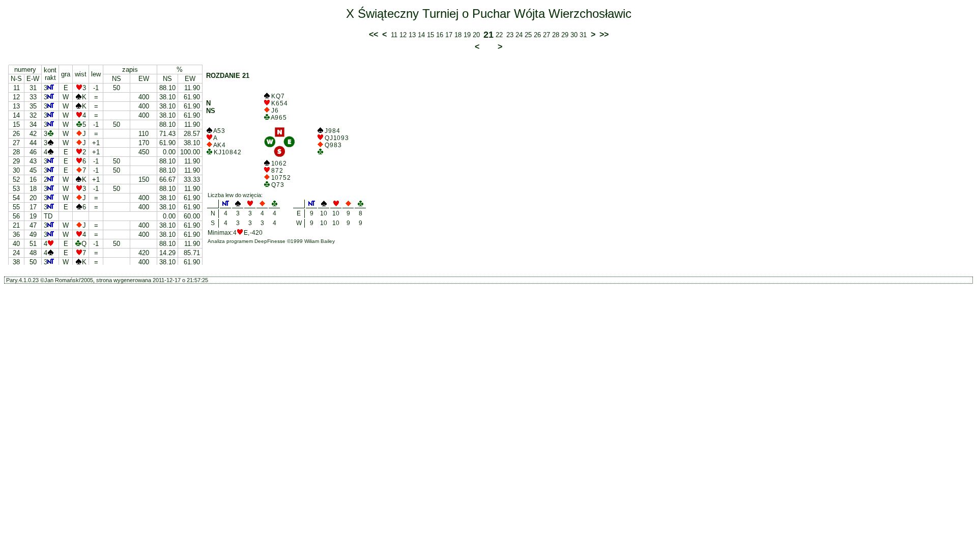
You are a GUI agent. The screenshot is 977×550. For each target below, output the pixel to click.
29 (564, 35)
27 (546, 35)
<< (373, 34)
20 (476, 35)
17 (448, 35)
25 (528, 35)
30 (574, 35)
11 (394, 35)
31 (583, 35)
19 (467, 35)
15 (430, 35)
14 (421, 35)
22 (499, 35)
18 (458, 35)
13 (412, 35)
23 (509, 35)
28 (555, 35)
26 (537, 35)
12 (403, 35)
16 (439, 35)
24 (519, 35)
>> (604, 34)
